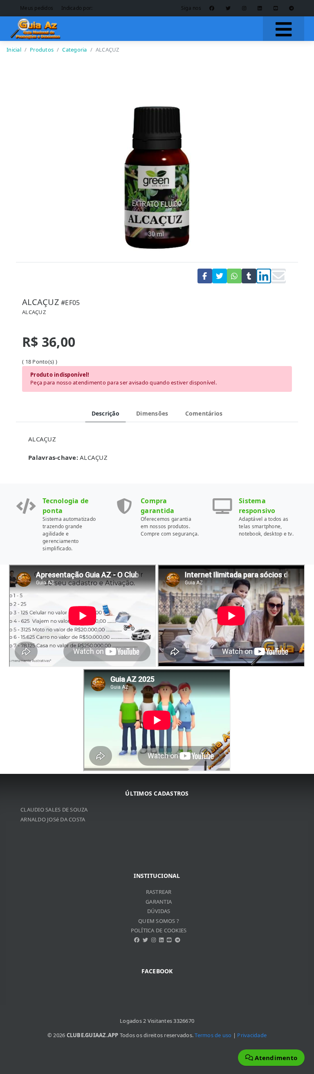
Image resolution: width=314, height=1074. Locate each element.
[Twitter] (228, 8)
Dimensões (152, 413)
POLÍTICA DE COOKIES (159, 930)
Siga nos (191, 8)
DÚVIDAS (158, 911)
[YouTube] (275, 8)
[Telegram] (291, 8)
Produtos (42, 49)
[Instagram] (244, 8)
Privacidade (252, 1035)
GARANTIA (159, 901)
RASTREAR (159, 891)
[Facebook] (211, 8)
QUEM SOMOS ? (158, 921)
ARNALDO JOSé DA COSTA (52, 813)
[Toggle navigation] (283, 28)
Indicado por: (76, 8)
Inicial (14, 49)
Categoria (74, 49)
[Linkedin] (259, 8)
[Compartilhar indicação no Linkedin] (263, 276)
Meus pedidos (36, 8)
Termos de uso (213, 1035)
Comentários (204, 413)
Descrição (105, 413)
